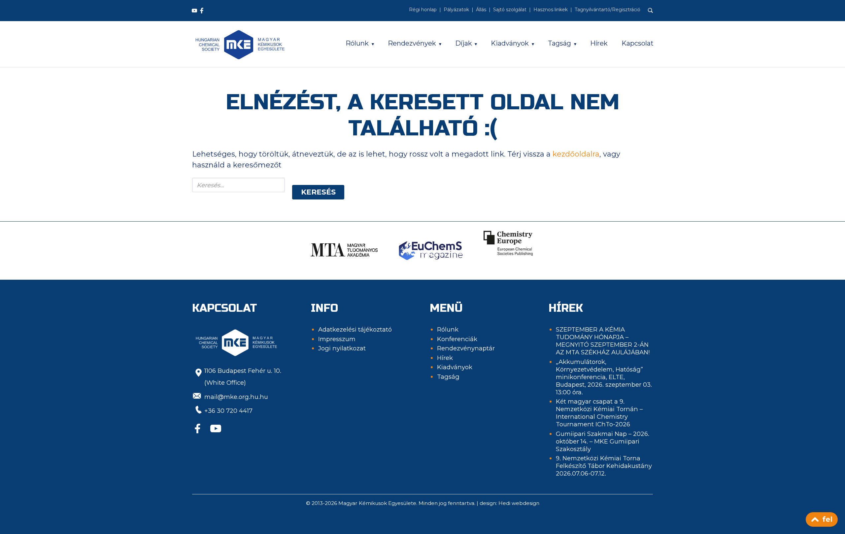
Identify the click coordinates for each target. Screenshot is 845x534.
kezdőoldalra (576, 154)
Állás (481, 10)
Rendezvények (412, 43)
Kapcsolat (638, 43)
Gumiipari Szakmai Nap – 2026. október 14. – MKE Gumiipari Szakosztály (602, 441)
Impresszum (336, 339)
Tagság (559, 43)
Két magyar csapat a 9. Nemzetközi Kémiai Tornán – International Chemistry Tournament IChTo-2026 (599, 413)
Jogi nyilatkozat (342, 348)
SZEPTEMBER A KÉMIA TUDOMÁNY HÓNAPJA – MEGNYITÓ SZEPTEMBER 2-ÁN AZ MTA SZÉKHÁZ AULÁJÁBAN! (603, 341)
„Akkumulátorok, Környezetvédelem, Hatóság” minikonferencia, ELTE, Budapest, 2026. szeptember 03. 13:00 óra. (604, 377)
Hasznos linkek (550, 10)
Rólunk (357, 43)
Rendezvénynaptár (466, 348)
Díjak (463, 43)
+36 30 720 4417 (228, 410)
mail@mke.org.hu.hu (236, 397)
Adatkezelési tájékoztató (355, 329)
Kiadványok (510, 43)
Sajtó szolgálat (509, 10)
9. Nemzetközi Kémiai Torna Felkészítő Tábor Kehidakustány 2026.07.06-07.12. (604, 465)
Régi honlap (423, 10)
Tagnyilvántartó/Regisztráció (607, 10)
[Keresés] (651, 11)
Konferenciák (457, 339)
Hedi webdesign (518, 503)
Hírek (599, 43)
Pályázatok (456, 10)
